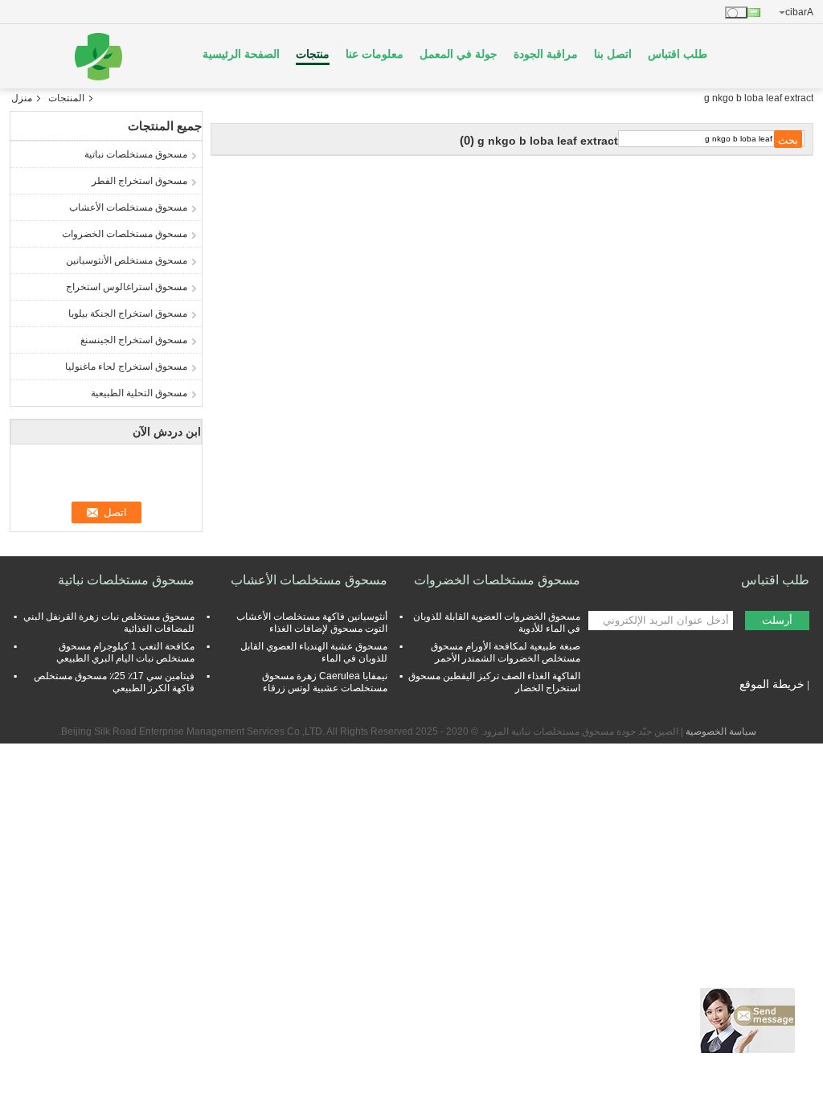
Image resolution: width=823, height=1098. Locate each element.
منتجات (313, 53)
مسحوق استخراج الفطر (139, 180)
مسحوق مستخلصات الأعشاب (128, 207)
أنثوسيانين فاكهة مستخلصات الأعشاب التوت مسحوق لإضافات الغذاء (311, 622)
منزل (21, 98)
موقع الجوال (775, 704)
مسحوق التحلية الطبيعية (139, 393)
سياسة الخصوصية (721, 731)
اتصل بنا (613, 53)
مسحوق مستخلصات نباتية (135, 154)
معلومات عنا (374, 53)
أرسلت (777, 620)
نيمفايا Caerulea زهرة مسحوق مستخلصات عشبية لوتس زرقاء (324, 682)
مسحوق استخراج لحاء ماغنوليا (126, 366)
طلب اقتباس (677, 53)
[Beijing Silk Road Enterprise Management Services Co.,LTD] (98, 56)
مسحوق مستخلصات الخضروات (124, 234)
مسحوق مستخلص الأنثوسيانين (126, 260)
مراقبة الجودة (546, 53)
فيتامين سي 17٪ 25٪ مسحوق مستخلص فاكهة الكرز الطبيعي (114, 682)
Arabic (799, 12)
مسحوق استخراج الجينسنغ (133, 340)
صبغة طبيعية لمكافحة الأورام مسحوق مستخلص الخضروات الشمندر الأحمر (505, 652)
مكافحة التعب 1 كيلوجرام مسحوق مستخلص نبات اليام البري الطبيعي (125, 652)
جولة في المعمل (458, 53)
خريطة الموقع (772, 684)
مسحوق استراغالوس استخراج (126, 287)
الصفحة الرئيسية (241, 53)
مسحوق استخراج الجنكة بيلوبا (127, 313)
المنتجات (66, 98)
